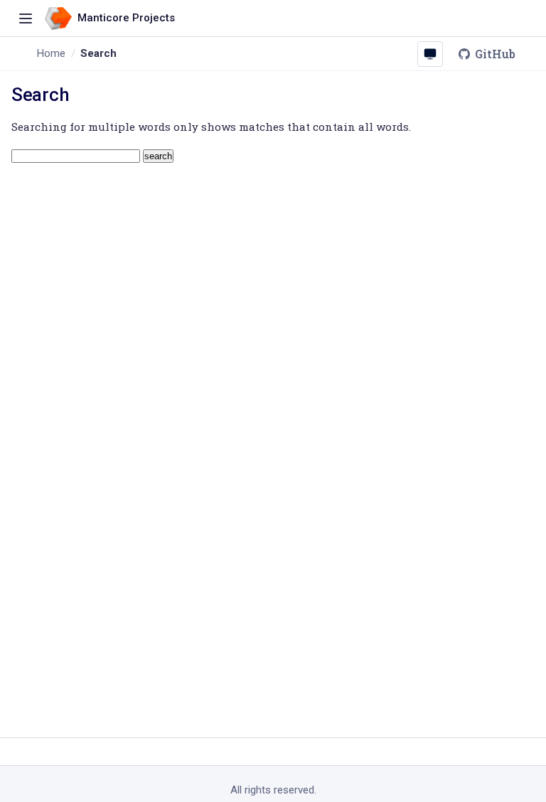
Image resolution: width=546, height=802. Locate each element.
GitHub (495, 53)
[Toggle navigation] (25, 18)
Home (51, 53)
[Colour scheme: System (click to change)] (430, 54)
